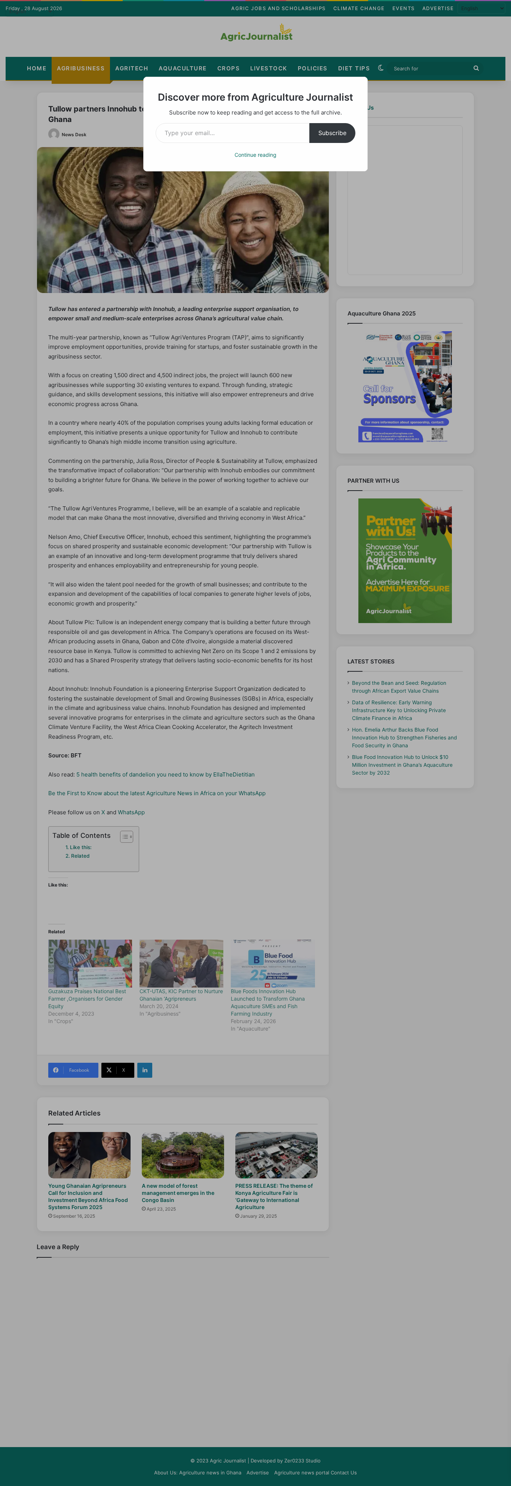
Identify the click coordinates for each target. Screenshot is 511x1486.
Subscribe (332, 133)
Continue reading (255, 155)
